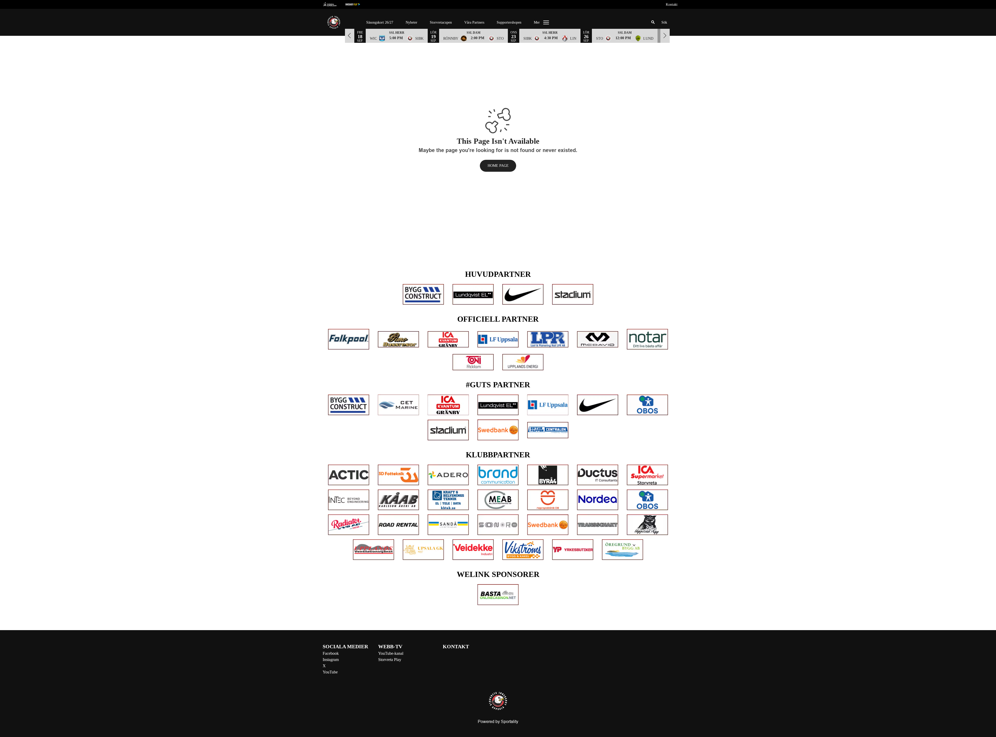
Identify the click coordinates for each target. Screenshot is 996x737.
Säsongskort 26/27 (379, 22)
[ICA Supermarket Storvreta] (647, 475)
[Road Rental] (398, 524)
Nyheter (411, 22)
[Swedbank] (498, 429)
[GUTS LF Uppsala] (548, 405)
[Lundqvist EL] (473, 294)
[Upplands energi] (523, 362)
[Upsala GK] (423, 549)
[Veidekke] (473, 549)
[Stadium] (572, 294)
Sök (664, 22)
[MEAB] (498, 500)
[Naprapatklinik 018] (548, 500)
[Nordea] (597, 500)
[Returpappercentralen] (548, 430)
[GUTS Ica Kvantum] (448, 405)
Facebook (331, 653)
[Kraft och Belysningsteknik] (448, 500)
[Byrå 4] (548, 475)
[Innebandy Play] (356, 4)
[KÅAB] (398, 500)
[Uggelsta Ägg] (647, 524)
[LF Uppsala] (498, 339)
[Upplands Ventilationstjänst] (373, 549)
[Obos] (647, 405)
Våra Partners (474, 22)
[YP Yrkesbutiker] (572, 549)
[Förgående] (349, 35)
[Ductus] (597, 475)
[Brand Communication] (498, 475)
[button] (397, 35)
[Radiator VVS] (348, 524)
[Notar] (647, 339)
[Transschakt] (597, 524)
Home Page (498, 166)
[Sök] (653, 22)
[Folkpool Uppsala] (348, 339)
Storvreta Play (389, 659)
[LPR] (548, 339)
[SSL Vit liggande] (334, 4)
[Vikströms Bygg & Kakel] (523, 549)
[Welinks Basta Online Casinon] (498, 594)
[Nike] (523, 294)
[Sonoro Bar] (498, 524)
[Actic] (348, 475)
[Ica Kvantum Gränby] (448, 339)
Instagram (331, 659)
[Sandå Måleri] (448, 524)
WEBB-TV (390, 646)
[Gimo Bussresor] (398, 339)
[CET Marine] (398, 405)
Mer (537, 22)
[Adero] (448, 475)
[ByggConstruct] (423, 294)
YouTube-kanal (390, 653)
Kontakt (671, 4)
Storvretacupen (441, 22)
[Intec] (348, 500)
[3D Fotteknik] (398, 475)
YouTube (330, 672)
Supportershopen (509, 22)
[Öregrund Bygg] (622, 549)
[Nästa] (665, 35)
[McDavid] (597, 339)
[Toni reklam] (473, 362)
